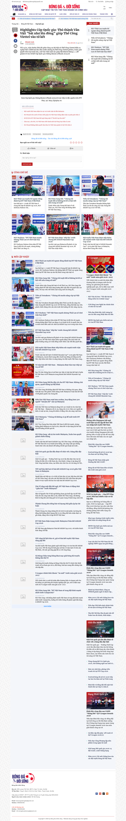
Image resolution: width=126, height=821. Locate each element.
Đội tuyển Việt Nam (98, 329)
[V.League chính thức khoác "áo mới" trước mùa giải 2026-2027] (23, 579)
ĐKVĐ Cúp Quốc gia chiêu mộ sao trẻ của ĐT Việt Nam (100, 321)
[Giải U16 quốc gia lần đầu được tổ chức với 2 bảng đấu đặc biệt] (23, 458)
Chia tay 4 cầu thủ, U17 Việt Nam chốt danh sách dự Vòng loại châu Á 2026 (47, 121)
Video (110, 7)
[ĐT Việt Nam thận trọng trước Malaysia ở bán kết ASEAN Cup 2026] (23, 527)
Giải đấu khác (94, 622)
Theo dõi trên (71, 43)
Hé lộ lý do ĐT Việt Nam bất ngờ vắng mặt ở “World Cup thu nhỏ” (44, 118)
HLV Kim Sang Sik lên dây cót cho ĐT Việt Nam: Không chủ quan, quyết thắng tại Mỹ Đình (59, 383)
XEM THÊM (47, 606)
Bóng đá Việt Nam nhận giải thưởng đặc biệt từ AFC (98, 461)
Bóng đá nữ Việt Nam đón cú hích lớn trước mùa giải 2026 (100, 469)
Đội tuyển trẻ (94, 477)
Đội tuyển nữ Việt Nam (99, 403)
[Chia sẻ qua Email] (15, 46)
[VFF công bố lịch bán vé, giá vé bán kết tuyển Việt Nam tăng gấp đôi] (23, 544)
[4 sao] (79, 142)
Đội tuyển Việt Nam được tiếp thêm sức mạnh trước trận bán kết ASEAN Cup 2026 (97, 240)
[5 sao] (82, 142)
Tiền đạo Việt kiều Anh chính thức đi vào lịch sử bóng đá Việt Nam (100, 606)
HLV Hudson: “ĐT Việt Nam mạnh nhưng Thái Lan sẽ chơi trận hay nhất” (61, 18)
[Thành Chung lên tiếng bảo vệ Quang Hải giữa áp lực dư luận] (23, 510)
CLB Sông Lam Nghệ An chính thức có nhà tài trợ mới (101, 305)
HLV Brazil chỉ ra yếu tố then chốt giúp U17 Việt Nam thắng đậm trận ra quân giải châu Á (52, 115)
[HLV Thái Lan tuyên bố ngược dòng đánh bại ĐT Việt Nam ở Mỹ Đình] (23, 267)
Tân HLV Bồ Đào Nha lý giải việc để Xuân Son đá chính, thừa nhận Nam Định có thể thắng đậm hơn (101, 614)
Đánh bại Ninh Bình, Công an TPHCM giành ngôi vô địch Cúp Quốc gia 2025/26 (99, 591)
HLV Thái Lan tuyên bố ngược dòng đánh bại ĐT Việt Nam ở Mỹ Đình (28, 200)
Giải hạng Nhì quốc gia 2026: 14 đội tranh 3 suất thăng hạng (100, 749)
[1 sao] (71, 142)
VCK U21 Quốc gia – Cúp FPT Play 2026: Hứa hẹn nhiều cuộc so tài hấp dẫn (100, 496)
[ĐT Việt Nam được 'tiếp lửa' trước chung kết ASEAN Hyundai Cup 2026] (23, 336)
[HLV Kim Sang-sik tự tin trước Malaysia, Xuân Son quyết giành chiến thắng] (23, 440)
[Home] (15, 35)
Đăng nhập (110, 1)
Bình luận (15, 29)
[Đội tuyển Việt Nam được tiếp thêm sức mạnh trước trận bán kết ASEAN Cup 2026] (23, 353)
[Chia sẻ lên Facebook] (15, 41)
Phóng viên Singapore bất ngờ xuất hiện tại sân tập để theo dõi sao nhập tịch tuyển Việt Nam (99, 422)
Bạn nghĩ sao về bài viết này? (30, 142)
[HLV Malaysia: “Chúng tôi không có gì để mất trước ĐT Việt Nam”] (23, 423)
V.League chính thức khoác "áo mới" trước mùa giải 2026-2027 (100, 276)
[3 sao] (76, 142)
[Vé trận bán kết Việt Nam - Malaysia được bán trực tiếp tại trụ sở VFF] (23, 371)
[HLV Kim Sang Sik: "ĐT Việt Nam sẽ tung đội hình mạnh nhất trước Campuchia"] (23, 596)
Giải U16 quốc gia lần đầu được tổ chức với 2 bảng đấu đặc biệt (100, 641)
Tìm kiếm (111, 18)
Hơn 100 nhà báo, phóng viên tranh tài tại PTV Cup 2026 (99, 670)
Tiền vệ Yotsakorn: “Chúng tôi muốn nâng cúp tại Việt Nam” (95, 200)
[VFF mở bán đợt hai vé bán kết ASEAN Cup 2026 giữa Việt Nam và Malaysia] (23, 475)
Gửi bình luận (27, 164)
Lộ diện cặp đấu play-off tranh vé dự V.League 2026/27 (100, 734)
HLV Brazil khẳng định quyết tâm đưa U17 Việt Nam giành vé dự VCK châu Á (48, 125)
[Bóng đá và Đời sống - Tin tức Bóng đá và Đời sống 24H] (19, 7)
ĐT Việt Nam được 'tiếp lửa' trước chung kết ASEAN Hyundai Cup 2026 (61, 240)
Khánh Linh (29, 42)
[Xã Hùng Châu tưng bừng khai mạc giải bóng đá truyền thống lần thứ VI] (23, 562)
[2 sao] (74, 142)
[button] (91, 1)
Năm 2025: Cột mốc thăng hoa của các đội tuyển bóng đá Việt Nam (101, 599)
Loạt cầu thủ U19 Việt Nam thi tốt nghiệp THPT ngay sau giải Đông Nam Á (100, 543)
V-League (93, 258)
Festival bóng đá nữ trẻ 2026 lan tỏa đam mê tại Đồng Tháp (100, 453)
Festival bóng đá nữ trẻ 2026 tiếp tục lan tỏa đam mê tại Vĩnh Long (100, 678)
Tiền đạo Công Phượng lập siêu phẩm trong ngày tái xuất (99, 742)
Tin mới (104, 7)
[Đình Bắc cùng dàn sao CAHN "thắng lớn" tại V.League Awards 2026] (100, 557)
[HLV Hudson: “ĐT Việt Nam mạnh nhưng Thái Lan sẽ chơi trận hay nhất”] (23, 319)
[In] (15, 51)
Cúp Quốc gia (94, 551)
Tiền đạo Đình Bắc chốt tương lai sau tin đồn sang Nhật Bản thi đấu (100, 313)
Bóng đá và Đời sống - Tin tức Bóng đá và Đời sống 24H (51, 138)
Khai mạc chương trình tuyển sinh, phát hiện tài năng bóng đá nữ (101, 519)
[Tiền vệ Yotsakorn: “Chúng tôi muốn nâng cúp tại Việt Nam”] (23, 301)
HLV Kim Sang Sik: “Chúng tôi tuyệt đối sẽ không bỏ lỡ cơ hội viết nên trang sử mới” (62, 201)
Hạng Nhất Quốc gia (98, 694)
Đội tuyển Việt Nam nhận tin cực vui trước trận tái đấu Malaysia (44, 111)
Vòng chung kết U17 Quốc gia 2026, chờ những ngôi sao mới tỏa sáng (101, 662)
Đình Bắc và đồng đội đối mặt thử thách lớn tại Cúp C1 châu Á (100, 686)
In (72, 148)
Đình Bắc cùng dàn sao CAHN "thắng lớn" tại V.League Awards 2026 (100, 445)
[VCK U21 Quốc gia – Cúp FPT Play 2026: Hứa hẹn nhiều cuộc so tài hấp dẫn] (100, 483)
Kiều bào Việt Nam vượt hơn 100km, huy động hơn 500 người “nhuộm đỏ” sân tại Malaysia (57, 401)
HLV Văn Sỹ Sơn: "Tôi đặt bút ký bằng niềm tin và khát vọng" (100, 298)
